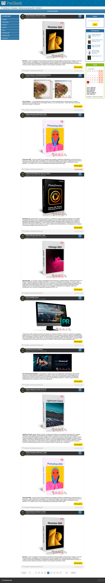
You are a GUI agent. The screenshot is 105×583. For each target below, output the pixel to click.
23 (102, 80)
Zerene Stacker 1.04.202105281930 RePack (38, 75)
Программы (26, 70)
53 (66, 572)
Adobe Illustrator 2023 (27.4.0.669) (36, 15)
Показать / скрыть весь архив (95, 96)
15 (54, 572)
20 (95, 80)
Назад (23, 572)
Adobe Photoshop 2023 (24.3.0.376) (36, 114)
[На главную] (11, 3)
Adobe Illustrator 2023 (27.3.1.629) (36, 511)
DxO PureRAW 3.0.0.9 (32, 297)
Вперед (73, 572)
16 (57, 572)
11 (42, 572)
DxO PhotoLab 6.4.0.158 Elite (34, 349)
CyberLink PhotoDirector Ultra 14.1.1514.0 (38, 173)
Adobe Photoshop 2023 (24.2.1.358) (36, 452)
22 (99, 80)
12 (45, 572)
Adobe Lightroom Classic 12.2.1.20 (36, 389)
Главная (4, 19)
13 (95, 77)
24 (88, 82)
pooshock (28, 17)
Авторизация (53, 11)
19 (92, 80)
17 (60, 572)
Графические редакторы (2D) (36, 70)
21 (97, 80)
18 (90, 80)
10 (39, 572)
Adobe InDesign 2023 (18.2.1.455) (35, 235)
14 (51, 572)
